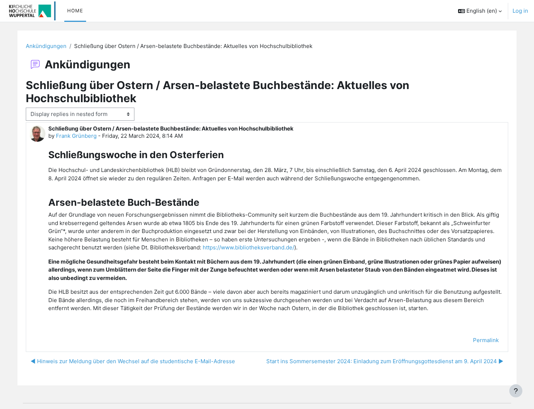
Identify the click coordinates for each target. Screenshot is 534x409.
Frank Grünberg (76, 135)
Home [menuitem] (75, 10)
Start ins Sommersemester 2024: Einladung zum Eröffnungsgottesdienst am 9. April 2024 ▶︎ (384, 361)
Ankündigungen (46, 46)
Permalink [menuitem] (486, 340)
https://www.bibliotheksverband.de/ (248, 247)
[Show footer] (515, 390)
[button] (479, 11)
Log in (520, 10)
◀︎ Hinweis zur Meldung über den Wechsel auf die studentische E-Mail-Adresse (133, 361)
